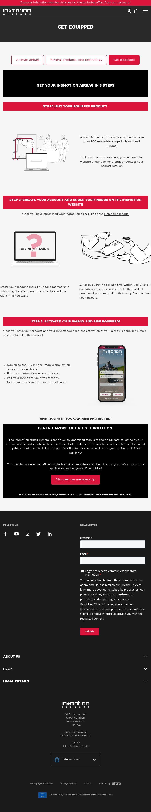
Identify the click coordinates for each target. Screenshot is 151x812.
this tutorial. (35, 335)
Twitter (38, 533)
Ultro (116, 783)
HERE (105, 494)
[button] (27, 60)
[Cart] (136, 11)
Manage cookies (68, 784)
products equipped (120, 137)
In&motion (17, 11)
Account (128, 11)
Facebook (5, 533)
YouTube (16, 533)
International (71, 759)
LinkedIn (49, 533)
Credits (87, 784)
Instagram (27, 533)
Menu (145, 11)
